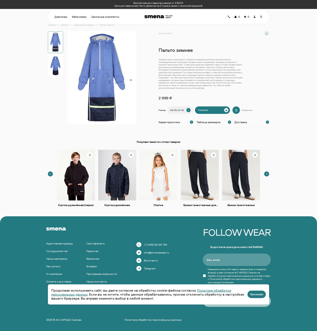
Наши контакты (96, 281)
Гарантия (92, 251)
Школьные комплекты (105, 17)
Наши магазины (56, 258)
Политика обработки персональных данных (153, 320)
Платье (158, 205)
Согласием (227, 282)
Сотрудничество (57, 251)
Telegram (150, 268)
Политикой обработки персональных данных (235, 279)
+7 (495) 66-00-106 (155, 244)
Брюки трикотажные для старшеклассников (199, 205)
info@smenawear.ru (156, 252)
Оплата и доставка (58, 281)
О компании (54, 274)
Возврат (91, 266)
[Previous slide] (50, 173)
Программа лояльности (101, 274)
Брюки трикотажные (241, 205)
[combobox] (180, 110)
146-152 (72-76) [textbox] (177, 110)
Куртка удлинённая (117, 205)
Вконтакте (151, 260)
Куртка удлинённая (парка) (75, 205)
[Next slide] (130, 80)
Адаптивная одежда (59, 243)
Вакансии (92, 258)
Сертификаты (95, 243)
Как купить (53, 266)
